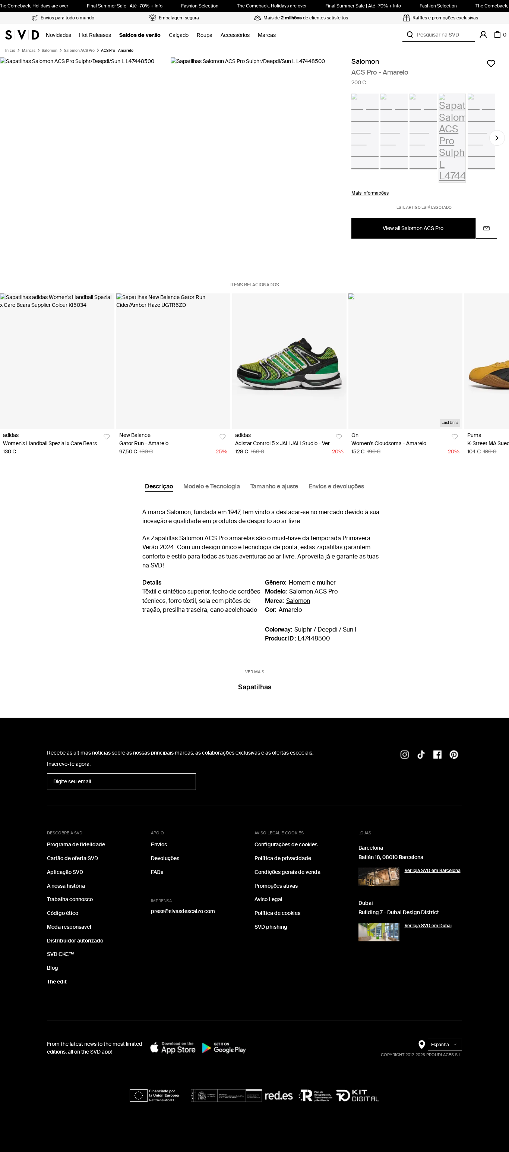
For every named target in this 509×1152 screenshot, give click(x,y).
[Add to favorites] (491, 63)
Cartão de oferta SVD (72, 858)
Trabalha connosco (70, 899)
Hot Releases (95, 35)
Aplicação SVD (65, 872)
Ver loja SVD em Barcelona (433, 870)
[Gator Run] (173, 361)
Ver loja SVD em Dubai (428, 925)
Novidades (58, 35)
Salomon (49, 50)
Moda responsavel (69, 927)
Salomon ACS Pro (79, 50)
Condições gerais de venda (287, 872)
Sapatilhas (254, 687)
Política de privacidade (283, 858)
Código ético (62, 913)
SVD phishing (271, 927)
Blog (52, 968)
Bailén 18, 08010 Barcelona (390, 857)
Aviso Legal (268, 899)
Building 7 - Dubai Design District (398, 912)
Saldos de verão (140, 35)
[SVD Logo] (22, 34)
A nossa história (66, 886)
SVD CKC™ (60, 954)
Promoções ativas (276, 886)
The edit (57, 982)
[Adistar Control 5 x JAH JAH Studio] (289, 361)
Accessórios (235, 35)
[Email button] (486, 228)
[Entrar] (483, 34)
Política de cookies (277, 913)
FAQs (157, 872)
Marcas (267, 35)
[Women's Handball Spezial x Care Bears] (57, 361)
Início (10, 50)
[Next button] (497, 138)
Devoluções (165, 858)
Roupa (204, 35)
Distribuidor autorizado (75, 941)
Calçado (179, 35)
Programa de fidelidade (76, 844)
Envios (159, 844)
